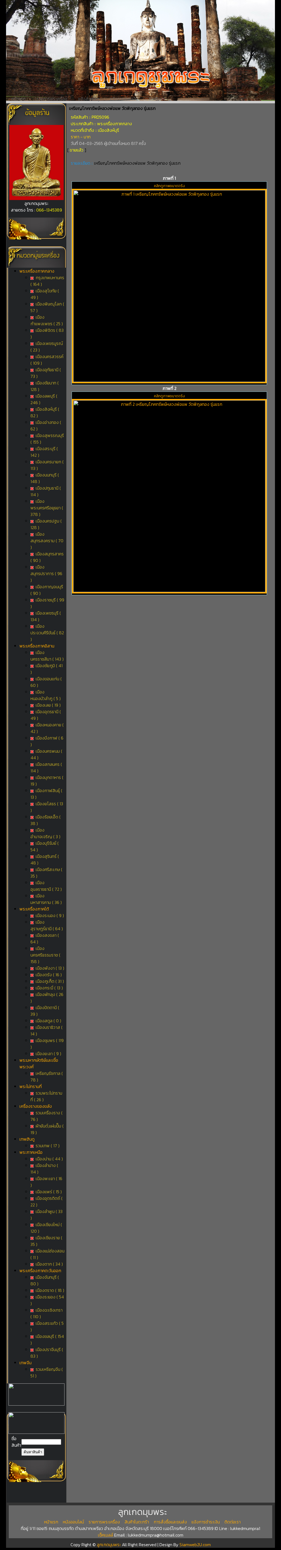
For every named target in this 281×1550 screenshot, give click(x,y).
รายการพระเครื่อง (51, 99)
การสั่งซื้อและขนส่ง (170, 1521)
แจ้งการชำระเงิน (124, 99)
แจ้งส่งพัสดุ (88, 99)
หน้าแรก (19, 99)
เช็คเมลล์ (105, 1535)
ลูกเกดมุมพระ (109, 1544)
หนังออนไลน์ (73, 1521)
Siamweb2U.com (195, 1544)
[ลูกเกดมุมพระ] (36, 198)
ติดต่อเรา (157, 99)
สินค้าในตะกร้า (137, 1521)
